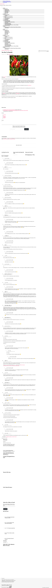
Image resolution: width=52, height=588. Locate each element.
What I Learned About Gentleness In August (9, 517)
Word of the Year (5, 8)
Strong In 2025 (7, 10)
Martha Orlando (7, 197)
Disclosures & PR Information (7, 1)
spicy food (4, 76)
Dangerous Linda (7, 175)
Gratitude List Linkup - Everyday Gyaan (11, 436)
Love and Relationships (6, 14)
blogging (4, 93)
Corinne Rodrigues (11, 54)
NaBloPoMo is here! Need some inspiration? (9, 109)
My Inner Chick (7, 412)
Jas (5, 255)
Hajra (5, 372)
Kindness (6, 15)
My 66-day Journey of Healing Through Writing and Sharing (13, 48)
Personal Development (8, 23)
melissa (6, 433)
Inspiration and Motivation (6, 20)
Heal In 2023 (6, 11)
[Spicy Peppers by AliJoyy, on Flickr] (19, 75)
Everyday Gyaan (2, 3)
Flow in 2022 (6, 12)
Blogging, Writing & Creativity (6, 50)
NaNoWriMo (17, 93)
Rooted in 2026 (7, 9)
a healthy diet (29, 85)
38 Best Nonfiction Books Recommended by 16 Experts (8, 450)
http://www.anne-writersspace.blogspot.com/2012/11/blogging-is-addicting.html (14, 365)
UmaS (5, 282)
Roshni (6, 424)
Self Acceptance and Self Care (9, 17)
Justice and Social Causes (6, 25)
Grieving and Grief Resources (9, 37)
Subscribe (26, 129)
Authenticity (4, 16)
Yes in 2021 (6, 34)
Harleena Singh (7, 184)
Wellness (11, 50)
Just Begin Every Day (5, 152)
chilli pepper (17, 76)
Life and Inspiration (7, 21)
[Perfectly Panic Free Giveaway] (6, 142)
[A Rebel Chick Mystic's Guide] (3, 142)
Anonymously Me (7, 18)
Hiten (8, 350)
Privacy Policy (5, 2)
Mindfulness (6, 19)
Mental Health (7, 27)
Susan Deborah (7, 224)
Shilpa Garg (6, 402)
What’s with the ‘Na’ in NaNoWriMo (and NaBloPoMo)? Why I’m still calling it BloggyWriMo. (15, 110)
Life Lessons (6, 22)
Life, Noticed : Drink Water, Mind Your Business (9, 523)
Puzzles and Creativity (29, 152)
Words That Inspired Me (8, 45)
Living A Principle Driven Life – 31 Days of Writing (11, 24)
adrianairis (6, 158)
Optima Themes (9, 587)
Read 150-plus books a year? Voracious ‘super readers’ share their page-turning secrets (8, 453)
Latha (5, 392)
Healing (4, 26)
